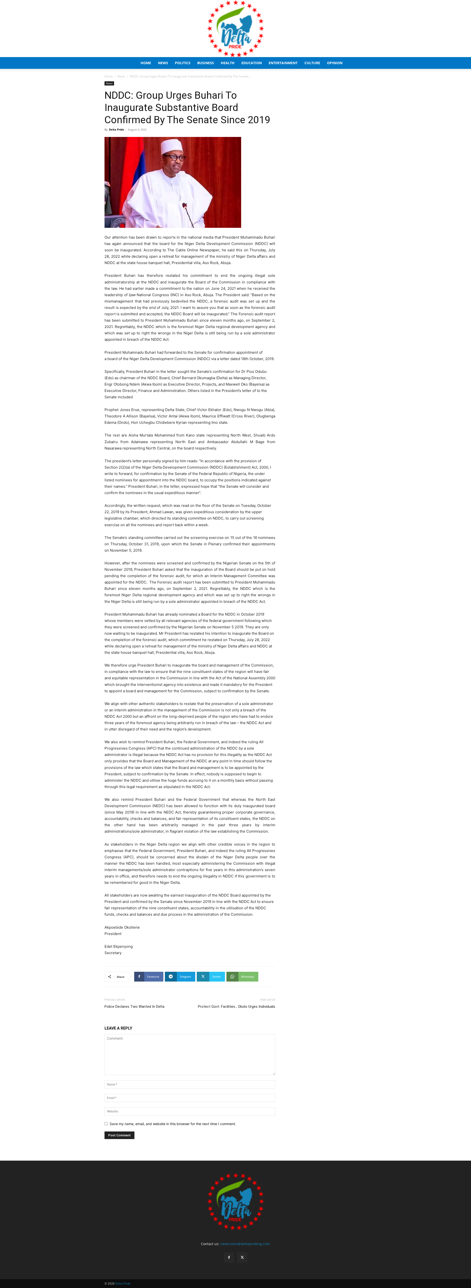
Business (205, 63)
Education (251, 63)
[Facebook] (229, 1258)
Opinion (334, 63)
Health (228, 63)
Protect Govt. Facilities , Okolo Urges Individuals (236, 1006)
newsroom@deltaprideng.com (245, 1243)
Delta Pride (116, 129)
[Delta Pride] (235, 28)
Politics (182, 63)
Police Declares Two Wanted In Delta (134, 1006)
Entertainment (283, 63)
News (163, 63)
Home (146, 63)
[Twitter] (242, 1258)
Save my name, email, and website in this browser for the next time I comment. (173, 1124)
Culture (312, 63)
